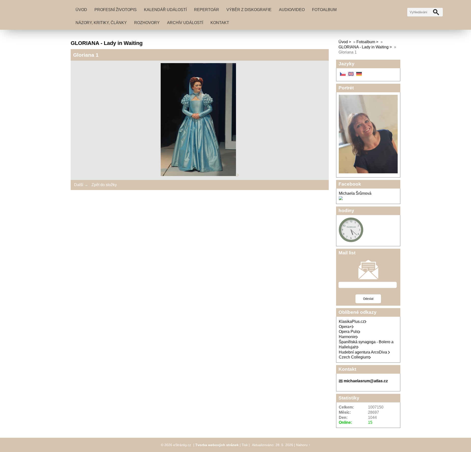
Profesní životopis (115, 10)
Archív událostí (185, 23)
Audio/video (292, 10)
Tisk (245, 445)
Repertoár (206, 10)
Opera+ (345, 327)
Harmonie (347, 337)
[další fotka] (238, 175)
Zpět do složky (104, 185)
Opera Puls (348, 331)
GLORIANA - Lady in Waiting (364, 47)
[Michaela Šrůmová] (341, 199)
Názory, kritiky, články (101, 23)
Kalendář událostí (165, 10)
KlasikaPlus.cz (352, 321)
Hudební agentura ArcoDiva (363, 352)
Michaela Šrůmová (355, 193)
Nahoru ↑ (303, 445)
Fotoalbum (324, 10)
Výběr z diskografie (249, 10)
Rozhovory (147, 23)
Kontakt (219, 23)
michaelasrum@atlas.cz (366, 381)
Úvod (81, 10)
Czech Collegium (354, 357)
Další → (81, 185)
